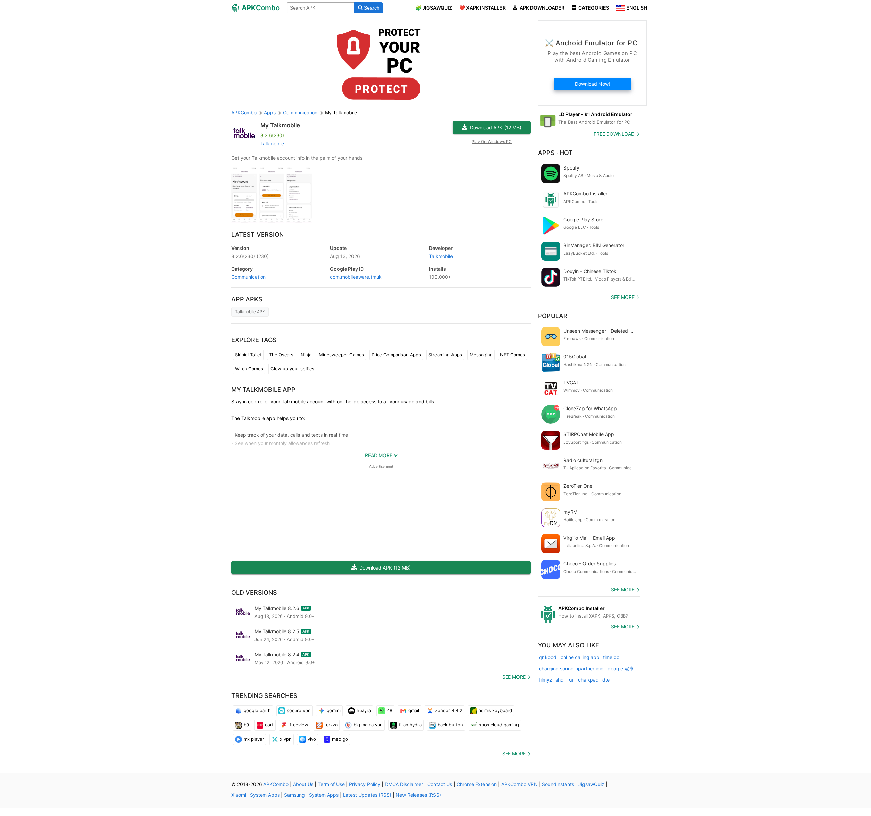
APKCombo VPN (519, 784)
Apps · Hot (555, 152)
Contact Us (439, 784)
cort (269, 724)
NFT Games (512, 354)
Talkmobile (272, 143)
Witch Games (249, 368)
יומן (571, 680)
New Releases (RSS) (418, 795)
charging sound (556, 668)
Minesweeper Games (341, 354)
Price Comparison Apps (396, 354)
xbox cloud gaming (499, 724)
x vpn (286, 739)
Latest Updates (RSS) (367, 795)
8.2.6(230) (250, 256)
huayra (364, 710)
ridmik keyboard (495, 710)
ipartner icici (590, 668)
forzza (331, 724)
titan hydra (410, 724)
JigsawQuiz (591, 784)
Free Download (614, 134)
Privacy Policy (364, 784)
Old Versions (254, 592)
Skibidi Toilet (248, 354)
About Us (303, 784)
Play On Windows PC (492, 141)
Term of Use (331, 784)
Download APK (495, 127)
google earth (257, 710)
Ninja (306, 354)
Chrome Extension (477, 784)
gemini (334, 710)
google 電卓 (621, 668)
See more (514, 677)
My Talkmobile (280, 125)
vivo (312, 739)
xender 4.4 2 (448, 710)
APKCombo (244, 112)
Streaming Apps (445, 354)
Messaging (481, 354)
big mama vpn (368, 724)
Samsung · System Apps (311, 795)
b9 (246, 724)
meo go (340, 739)
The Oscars (281, 354)
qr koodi (548, 657)
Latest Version (257, 234)
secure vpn (299, 710)
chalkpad (588, 680)
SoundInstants (558, 784)
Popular (553, 315)
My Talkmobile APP (263, 389)
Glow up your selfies (292, 368)
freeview (299, 724)
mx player (254, 739)
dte (606, 680)
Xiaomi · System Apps (255, 795)
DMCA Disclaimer (404, 784)
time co (611, 657)
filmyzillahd (551, 680)
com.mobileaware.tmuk (356, 277)
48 (389, 710)
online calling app (580, 657)
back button (450, 724)
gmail (413, 710)
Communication (248, 277)
